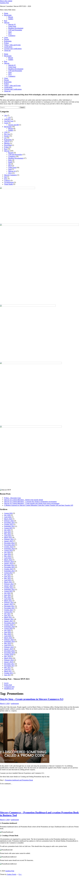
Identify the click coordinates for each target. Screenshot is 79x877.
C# (9, 117)
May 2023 (7, 578)
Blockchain (8, 15)
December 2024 (9, 543)
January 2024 (8, 563)
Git (5, 138)
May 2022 (7, 597)
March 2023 (8, 582)
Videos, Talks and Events (12, 45)
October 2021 (8, 610)
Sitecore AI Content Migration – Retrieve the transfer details (23, 500)
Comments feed (9, 687)
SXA (10, 34)
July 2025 (7, 530)
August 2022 (8, 591)
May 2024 (7, 556)
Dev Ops (7, 134)
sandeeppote (15, 703)
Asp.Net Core (8, 121)
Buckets (10, 153)
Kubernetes (8, 41)
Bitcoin (10, 17)
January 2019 (8, 649)
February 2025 (9, 539)
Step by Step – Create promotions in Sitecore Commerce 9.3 (31, 699)
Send (10, 32)
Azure (6, 123)
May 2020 (7, 634)
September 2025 (9, 526)
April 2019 (7, 645)
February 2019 (9, 647)
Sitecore (6, 22)
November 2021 (9, 608)
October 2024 (8, 547)
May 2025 (7, 534)
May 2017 (7, 667)
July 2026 (7, 515)
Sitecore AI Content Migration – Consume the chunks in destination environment (30, 501)
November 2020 (9, 623)
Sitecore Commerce (10, 175)
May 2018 (7, 656)
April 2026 (7, 517)
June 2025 (7, 532)
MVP (10, 166)
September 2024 (9, 548)
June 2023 (7, 576)
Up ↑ (20, 874)
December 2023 (9, 565)
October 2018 (8, 654)
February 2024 (9, 561)
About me (7, 50)
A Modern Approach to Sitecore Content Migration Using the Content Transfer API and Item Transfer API (38, 505)
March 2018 (8, 658)
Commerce (11, 35)
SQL (5, 179)
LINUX (6, 141)
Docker (6, 39)
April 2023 (7, 580)
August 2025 (8, 528)
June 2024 (7, 554)
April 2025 (7, 535)
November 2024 (9, 545)
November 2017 (9, 665)
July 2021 (7, 613)
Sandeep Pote (4, 3)
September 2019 (9, 641)
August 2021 (8, 612)
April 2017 (7, 669)
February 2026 (9, 521)
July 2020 (7, 630)
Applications (8, 47)
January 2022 (8, 604)
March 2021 (8, 617)
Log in (6, 683)
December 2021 (9, 606)
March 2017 (8, 671)
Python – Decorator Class (12, 498)
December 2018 (9, 651)
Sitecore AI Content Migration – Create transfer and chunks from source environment (31, 503)
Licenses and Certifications (13, 48)
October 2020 (8, 625)
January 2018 (8, 662)
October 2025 (8, 524)
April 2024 (7, 558)
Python (6, 43)
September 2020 (9, 626)
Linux (6, 37)
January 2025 (8, 541)
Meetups (7, 143)
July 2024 (7, 552)
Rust (5, 21)
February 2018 (9, 660)
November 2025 (9, 522)
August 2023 (8, 573)
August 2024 (8, 550)
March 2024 (8, 560)
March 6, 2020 (5, 703)
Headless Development (15, 28)
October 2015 (8, 673)
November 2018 (9, 652)
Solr (5, 177)
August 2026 (8, 513)
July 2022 (7, 593)
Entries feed (8, 685)
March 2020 (8, 638)
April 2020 (7, 636)
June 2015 (7, 675)
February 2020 (9, 639)
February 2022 (9, 602)
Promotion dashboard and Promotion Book (19, 780)
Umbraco (7, 180)
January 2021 (8, 621)
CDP (5, 132)
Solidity (10, 19)
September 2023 (9, 571)
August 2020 (8, 628)
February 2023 (9, 584)
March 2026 (8, 519)
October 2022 (8, 587)
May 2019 (7, 643)
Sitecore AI (12, 24)
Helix (10, 160)
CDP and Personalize (15, 30)
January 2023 (8, 586)
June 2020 (7, 632)
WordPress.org (9, 688)
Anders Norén (11, 874)
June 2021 (7, 615)
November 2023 (9, 567)
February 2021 (9, 619)
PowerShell (8, 145)
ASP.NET (7, 119)
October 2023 (8, 569)
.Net (5, 115)
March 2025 (8, 537)
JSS (9, 164)
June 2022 (7, 595)
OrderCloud (12, 26)
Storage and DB (13, 125)
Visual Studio (8, 184)
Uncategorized (9, 182)
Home (6, 13)
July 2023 (7, 574)
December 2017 (9, 664)
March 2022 (8, 600)
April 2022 (7, 599)
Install (10, 162)
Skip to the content (6, 1)
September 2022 (9, 589)
